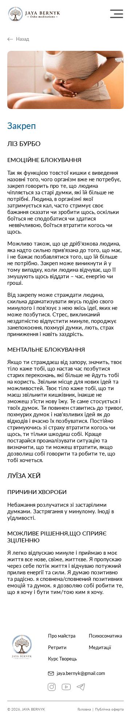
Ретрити (57, 647)
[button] (116, 14)
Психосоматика (105, 636)
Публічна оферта (109, 709)
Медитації (100, 647)
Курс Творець (62, 659)
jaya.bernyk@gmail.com (81, 673)
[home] (33, 14)
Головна (84, 709)
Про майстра (61, 636)
